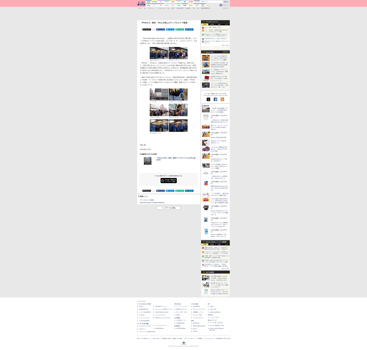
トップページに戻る (169, 208)
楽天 (173, 8)
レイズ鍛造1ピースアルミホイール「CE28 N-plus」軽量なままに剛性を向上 (219, 71)
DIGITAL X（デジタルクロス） (163, 318)
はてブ (171, 29)
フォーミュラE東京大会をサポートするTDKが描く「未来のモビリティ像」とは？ (219, 85)
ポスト (148, 29)
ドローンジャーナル (144, 318)
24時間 (212, 24)
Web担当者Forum (143, 309)
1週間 (219, 24)
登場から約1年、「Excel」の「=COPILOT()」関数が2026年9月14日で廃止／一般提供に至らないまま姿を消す (217, 249)
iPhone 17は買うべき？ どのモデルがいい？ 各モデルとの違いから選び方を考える (219, 291)
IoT (198, 8)
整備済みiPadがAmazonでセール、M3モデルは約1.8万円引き (219, 188)
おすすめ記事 (210, 272)
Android (188, 8)
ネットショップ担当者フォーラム (164, 309)
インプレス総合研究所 (145, 312)
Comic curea (213, 309)
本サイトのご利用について (144, 338)
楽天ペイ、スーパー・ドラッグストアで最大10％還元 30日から (219, 127)
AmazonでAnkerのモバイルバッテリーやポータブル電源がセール (219, 212)
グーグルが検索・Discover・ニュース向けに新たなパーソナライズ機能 (219, 166)
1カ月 (226, 24)
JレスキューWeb (197, 315)
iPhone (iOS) (180, 8)
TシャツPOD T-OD (181, 312)
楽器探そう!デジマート (182, 309)
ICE (209, 304)
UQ (168, 8)
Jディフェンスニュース (199, 309)
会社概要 (199, 338)
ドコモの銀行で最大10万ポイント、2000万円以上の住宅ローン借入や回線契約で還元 (219, 200)
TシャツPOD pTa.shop (216, 322)
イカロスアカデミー (198, 318)
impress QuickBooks (215, 312)
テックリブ (194, 329)
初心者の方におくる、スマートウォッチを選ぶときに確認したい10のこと (219, 285)
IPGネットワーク (212, 320)
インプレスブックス (160, 325)
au (145, 8)
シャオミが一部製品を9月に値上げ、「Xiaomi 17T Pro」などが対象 (219, 149)
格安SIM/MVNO (205, 8)
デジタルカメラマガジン (145, 326)
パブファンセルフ (214, 317)
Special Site (209, 52)
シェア (161, 29)
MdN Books (196, 323)
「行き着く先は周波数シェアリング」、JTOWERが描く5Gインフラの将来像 (219, 110)
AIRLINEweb (196, 306)
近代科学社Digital (180, 328)
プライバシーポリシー (189, 338)
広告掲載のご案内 (166, 338)
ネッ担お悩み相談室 (144, 320)
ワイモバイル (161, 8)
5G (193, 8)
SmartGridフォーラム (160, 306)
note (181, 29)
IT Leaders (142, 315)
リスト (153, 29)
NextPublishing (159, 328)
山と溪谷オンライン (181, 320)
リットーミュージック (182, 306)
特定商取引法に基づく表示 (223, 338)
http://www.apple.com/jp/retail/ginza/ (152, 202)
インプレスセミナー (160, 315)
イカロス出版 (194, 304)
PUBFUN (210, 315)
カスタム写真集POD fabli (217, 325)
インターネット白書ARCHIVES (147, 331)
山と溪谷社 (177, 318)
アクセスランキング (212, 22)
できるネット (142, 329)
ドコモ (140, 8)
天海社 (211, 306)
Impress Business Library (161, 312)
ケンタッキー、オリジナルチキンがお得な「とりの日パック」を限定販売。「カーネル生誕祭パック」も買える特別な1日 (217, 253)
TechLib (195, 331)
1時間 (204, 24)
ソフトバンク (151, 8)
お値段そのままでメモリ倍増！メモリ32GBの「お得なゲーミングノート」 (219, 78)
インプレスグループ (209, 338)
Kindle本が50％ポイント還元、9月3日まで (216, 38)
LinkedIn (190, 29)
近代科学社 (177, 326)
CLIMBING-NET (180, 323)
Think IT (141, 306)
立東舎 (178, 315)
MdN (192, 320)
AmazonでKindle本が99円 (218, 137)
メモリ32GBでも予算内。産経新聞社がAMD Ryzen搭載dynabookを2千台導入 (219, 64)
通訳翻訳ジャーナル (198, 312)
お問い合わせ (156, 338)
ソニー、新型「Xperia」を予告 (213, 27)
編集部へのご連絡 (177, 338)
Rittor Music (177, 304)
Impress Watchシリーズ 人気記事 (216, 242)
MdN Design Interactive (199, 326)
